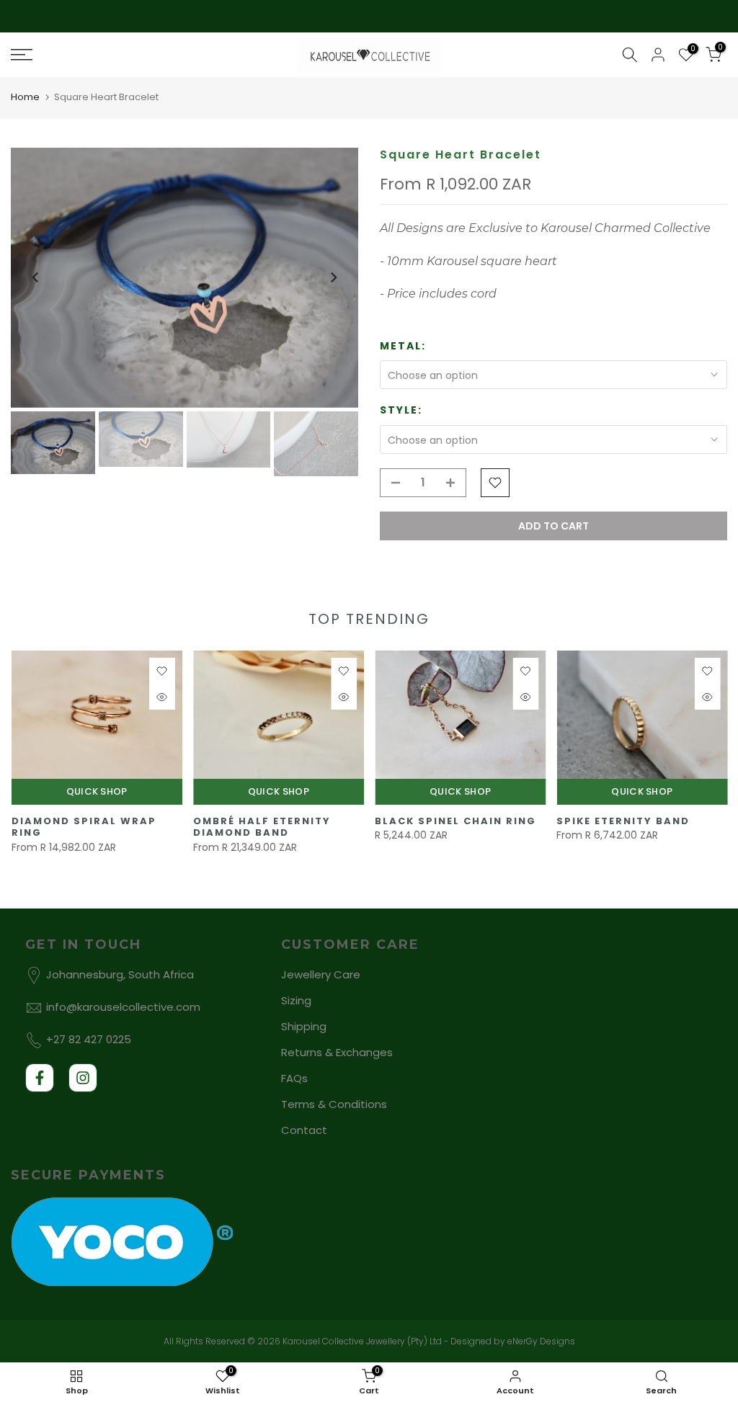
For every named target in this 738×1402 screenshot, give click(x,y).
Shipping (303, 1026)
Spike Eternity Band (623, 821)
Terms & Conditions (334, 1104)
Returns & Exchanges (337, 1052)
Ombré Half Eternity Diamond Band (261, 827)
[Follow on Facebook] (39, 1077)
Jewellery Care (320, 974)
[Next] (333, 277)
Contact (304, 1130)
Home (25, 97)
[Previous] (36, 277)
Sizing (296, 1000)
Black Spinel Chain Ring (455, 821)
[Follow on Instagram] (82, 1077)
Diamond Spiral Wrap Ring (83, 827)
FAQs (294, 1078)
